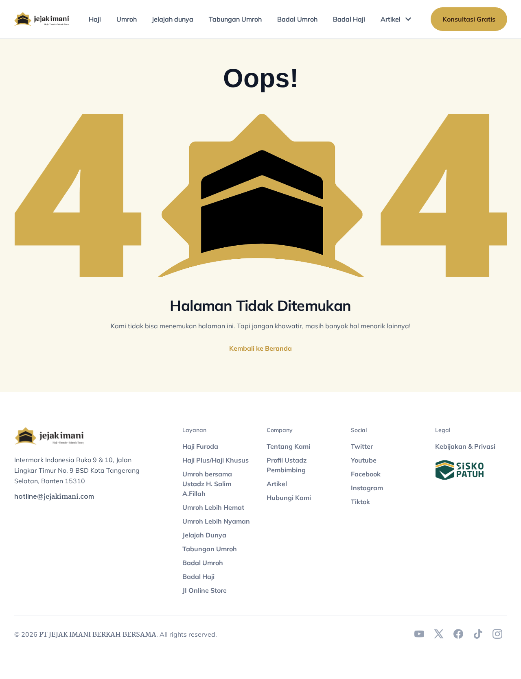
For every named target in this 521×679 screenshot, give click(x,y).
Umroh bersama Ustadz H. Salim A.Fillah (207, 484)
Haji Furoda (200, 446)
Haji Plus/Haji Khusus (215, 460)
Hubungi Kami (289, 497)
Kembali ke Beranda (260, 348)
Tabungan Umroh (235, 19)
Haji (95, 19)
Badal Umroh (297, 19)
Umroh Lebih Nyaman (216, 521)
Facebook (366, 474)
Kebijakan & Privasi (465, 446)
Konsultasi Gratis (468, 19)
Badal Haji (349, 19)
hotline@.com (54, 497)
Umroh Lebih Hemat (213, 507)
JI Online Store (204, 590)
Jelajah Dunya (204, 535)
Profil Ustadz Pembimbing (286, 465)
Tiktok (360, 502)
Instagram (367, 488)
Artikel (391, 19)
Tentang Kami (288, 446)
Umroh (126, 19)
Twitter (362, 446)
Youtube (364, 460)
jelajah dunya (172, 19)
